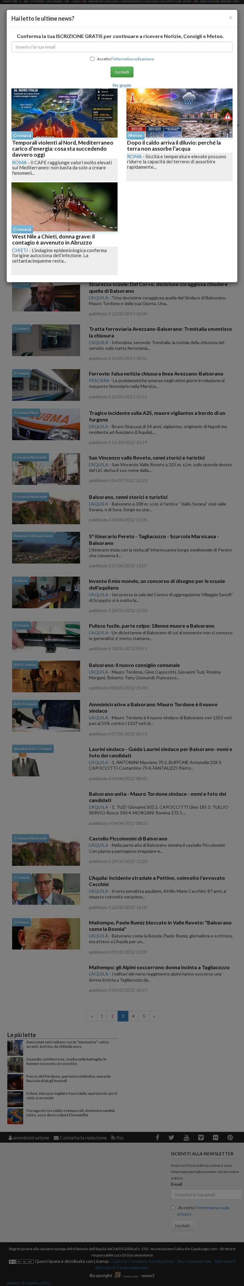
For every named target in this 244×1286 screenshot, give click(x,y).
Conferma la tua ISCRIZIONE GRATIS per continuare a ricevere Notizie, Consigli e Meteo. (120, 36)
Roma (19, 162)
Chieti (20, 250)
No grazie (122, 85)
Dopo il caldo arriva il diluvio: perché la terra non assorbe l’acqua (174, 145)
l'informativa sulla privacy (132, 58)
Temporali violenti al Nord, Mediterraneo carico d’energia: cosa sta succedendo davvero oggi (62, 148)
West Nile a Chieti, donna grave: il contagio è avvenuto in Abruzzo (53, 239)
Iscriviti (122, 72)
